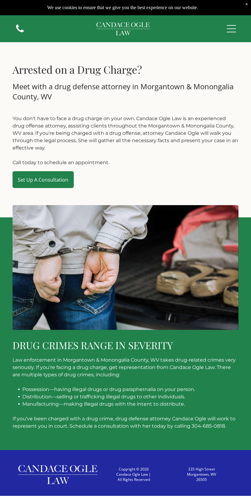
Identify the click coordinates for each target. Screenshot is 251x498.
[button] (231, 28)
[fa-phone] (20, 31)
